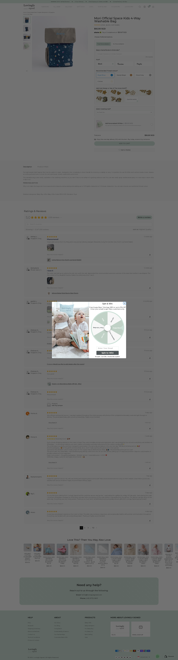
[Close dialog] (124, 303)
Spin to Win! (108, 353)
